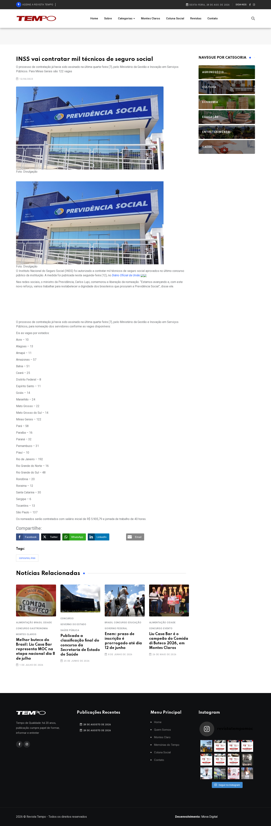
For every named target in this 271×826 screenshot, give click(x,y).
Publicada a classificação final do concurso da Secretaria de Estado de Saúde (80, 645)
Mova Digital (196, 816)
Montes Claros (150, 18)
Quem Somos (162, 729)
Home (94, 18)
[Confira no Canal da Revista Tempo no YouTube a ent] (220, 746)
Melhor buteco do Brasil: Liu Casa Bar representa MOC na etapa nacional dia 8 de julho (35, 649)
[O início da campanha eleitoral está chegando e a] (247, 746)
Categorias (125, 18)
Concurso (24, 558)
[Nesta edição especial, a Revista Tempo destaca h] (206, 746)
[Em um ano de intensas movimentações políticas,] (206, 773)
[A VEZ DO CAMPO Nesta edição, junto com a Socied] (247, 759)
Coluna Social (175, 18)
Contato (212, 18)
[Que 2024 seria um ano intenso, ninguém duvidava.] (220, 773)
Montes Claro (162, 737)
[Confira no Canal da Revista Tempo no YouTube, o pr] (233, 759)
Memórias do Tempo (166, 745)
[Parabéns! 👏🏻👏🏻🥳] (233, 773)
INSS (33, 558)
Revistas (195, 18)
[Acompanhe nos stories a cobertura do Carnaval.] (247, 773)
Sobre (108, 18)
